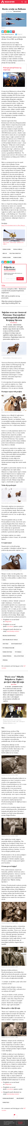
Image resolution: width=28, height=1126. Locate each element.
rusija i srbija (17, 249)
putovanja (18, 652)
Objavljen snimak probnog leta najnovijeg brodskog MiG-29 (11, 302)
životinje (5, 643)
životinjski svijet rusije (10, 639)
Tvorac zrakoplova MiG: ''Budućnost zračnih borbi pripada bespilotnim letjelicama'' (13, 290)
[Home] (2, 2)
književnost (20, 1098)
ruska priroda (7, 656)
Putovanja (13, 322)
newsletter (10, 626)
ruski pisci (6, 1102)
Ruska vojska (7, 257)
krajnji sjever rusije (9, 635)
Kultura (13, 684)
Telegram (19, 34)
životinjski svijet (16, 643)
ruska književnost (8, 1098)
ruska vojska (7, 249)
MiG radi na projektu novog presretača (10, 297)
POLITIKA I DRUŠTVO (15, 253)
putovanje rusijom (8, 648)
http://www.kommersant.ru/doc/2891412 (13, 225)
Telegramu (8, 621)
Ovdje (9, 1122)
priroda (5, 660)
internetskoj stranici (13, 631)
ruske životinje (7, 652)
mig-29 (5, 253)
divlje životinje (19, 656)
